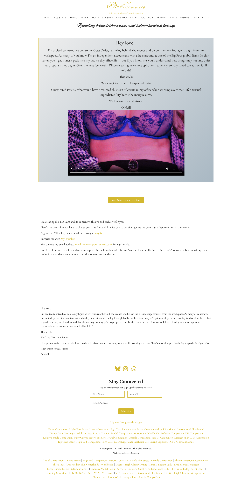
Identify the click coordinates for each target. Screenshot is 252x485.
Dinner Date (56, 433)
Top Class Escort (66, 441)
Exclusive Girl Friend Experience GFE (154, 441)
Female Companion (162, 437)
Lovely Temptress (139, 460)
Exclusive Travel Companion (112, 437)
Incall (95, 17)
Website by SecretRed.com (126, 452)
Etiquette (114, 422)
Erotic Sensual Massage (186, 464)
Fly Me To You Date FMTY (85, 473)
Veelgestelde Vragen (131, 422)
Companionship (153, 429)
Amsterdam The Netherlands (83, 464)
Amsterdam (139, 433)
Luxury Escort (73, 460)
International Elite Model (190, 429)
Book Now (147, 17)
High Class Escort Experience (117, 441)
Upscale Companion (139, 437)
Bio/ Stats (60, 17)
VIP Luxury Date (125, 473)
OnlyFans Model (185, 441)
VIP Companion (194, 433)
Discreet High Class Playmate (131, 464)
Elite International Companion (191, 460)
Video (84, 17)
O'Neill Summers (126, 6)
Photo (73, 17)
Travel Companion (58, 429)
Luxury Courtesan (98, 429)
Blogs (173, 17)
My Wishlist (68, 239)
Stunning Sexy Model (57, 473)
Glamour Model (109, 433)
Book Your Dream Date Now (126, 199)
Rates (134, 17)
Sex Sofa (107, 17)
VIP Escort (107, 473)
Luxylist (98, 233)
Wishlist (185, 17)
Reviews (161, 17)
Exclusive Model (99, 468)
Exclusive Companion (172, 433)
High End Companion (88, 441)
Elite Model (169, 429)
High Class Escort (78, 429)
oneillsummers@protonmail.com (93, 244)
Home (47, 17)
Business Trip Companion (122, 477)
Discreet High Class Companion (191, 437)
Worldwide (153, 433)
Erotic (96, 433)
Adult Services (84, 433)
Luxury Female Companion (58, 437)
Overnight (69, 433)
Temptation (125, 433)
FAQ (196, 17)
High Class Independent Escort (126, 429)
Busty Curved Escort (85, 437)
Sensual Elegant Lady (160, 464)
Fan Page (121, 17)
